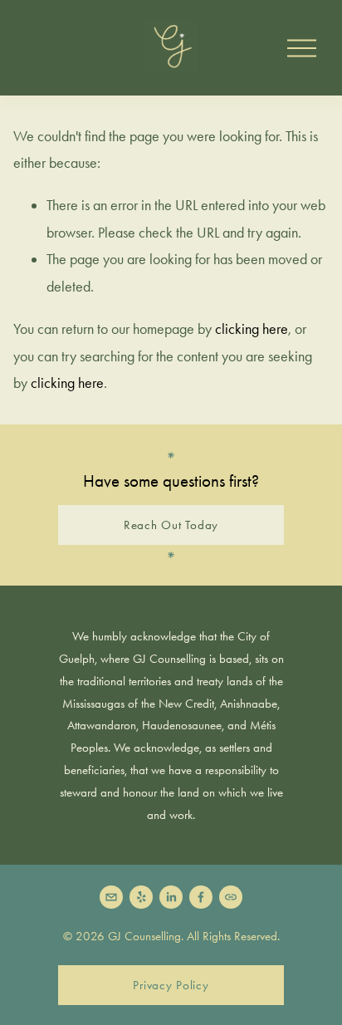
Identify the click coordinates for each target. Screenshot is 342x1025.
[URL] (230, 897)
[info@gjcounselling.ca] (111, 897)
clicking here (251, 329)
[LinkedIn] (171, 897)
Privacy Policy (170, 985)
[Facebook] (201, 897)
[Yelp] (141, 897)
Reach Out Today (171, 524)
